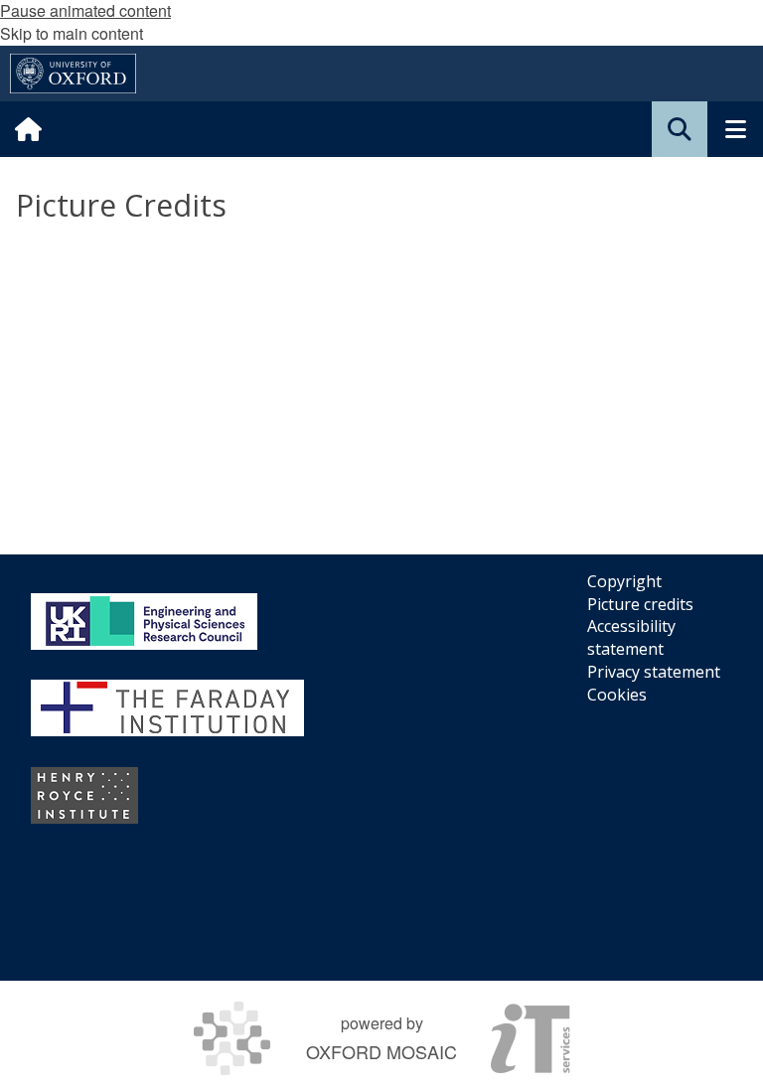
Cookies (617, 694)
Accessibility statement (631, 637)
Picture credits (640, 604)
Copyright (624, 581)
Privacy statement (653, 672)
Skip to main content (71, 33)
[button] (679, 129)
